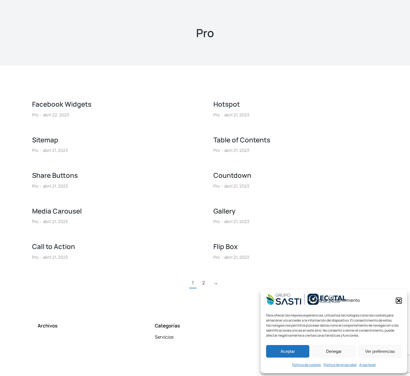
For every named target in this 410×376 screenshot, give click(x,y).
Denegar (334, 351)
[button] (399, 300)
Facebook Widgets (61, 104)
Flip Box (225, 246)
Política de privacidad (340, 364)
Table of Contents (241, 139)
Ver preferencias (380, 351)
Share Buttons (55, 175)
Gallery (224, 210)
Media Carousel (57, 210)
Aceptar (288, 351)
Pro (35, 115)
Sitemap (45, 139)
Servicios (164, 337)
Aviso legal (367, 364)
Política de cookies (306, 364)
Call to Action (53, 246)
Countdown (232, 175)
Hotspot (226, 104)
